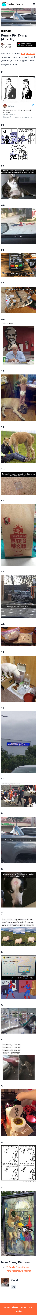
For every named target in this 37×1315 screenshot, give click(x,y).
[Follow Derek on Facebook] (13, 1287)
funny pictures (28, 53)
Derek (9, 44)
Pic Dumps (6, 31)
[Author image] (2, 44)
